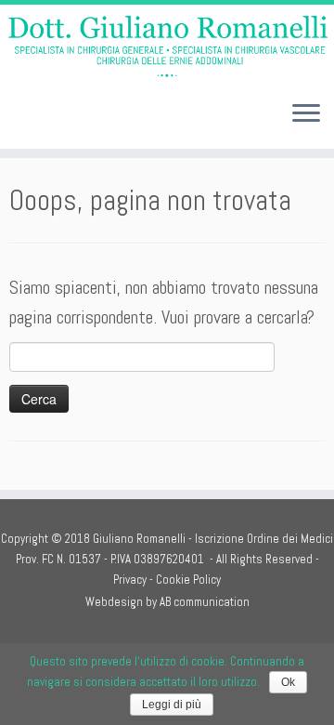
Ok (288, 682)
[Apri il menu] (306, 115)
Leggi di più (171, 704)
